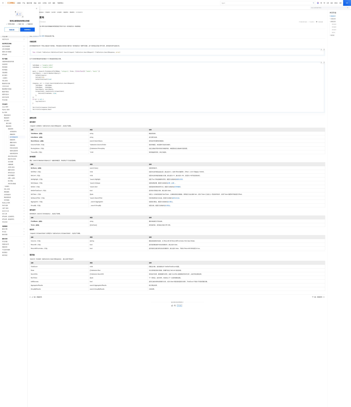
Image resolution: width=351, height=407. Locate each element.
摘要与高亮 (179, 179)
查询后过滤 (176, 198)
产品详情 (311, 22)
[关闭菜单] (3, 3)
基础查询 (72, 12)
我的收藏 (320, 22)
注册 (340, 3)
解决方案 (29, 3)
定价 (39, 3)
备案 (332, 3)
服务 (54, 3)
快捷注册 (11, 30)
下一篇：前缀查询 (317, 297)
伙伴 (49, 3)
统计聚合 (170, 202)
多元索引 (59, 12)
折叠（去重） (171, 183)
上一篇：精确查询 (37, 297)
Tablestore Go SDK (38, 36)
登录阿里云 (27, 29)
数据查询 (66, 12)
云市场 (44, 3)
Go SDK (54, 12)
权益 (35, 3)
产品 (23, 3)
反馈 (180, 305)
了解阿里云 (60, 3)
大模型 (19, 3)
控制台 (336, 3)
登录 (347, 3)
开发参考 (47, 12)
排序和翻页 (177, 187)
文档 (328, 3)
